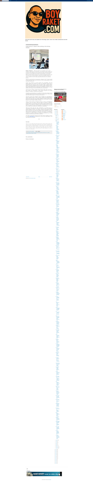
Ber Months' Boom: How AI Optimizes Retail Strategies (57, 410)
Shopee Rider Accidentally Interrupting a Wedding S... (57, 253)
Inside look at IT (45, 132)
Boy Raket (64, 110)
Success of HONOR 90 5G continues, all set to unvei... (57, 289)
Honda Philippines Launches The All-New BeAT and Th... (57, 142)
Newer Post (27, 176)
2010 (56, 463)
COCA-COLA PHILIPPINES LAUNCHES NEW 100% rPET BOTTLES (57, 378)
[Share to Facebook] (38, 131)
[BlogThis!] (36, 131)
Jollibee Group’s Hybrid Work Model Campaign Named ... (57, 127)
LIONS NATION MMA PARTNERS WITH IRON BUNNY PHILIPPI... (57, 233)
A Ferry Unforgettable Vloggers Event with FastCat (58, 309)
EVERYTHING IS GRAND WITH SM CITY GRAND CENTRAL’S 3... (57, 423)
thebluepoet (64, 119)
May (56, 443)
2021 (56, 450)
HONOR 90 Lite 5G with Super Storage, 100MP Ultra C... (58, 175)
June (56, 442)
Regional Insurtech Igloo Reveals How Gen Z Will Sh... (57, 341)
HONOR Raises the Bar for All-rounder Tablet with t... (57, 180)
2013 (56, 459)
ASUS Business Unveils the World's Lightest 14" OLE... (58, 336)
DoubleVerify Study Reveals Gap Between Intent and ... (57, 354)
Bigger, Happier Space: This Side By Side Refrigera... (58, 414)
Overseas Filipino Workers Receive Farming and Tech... (57, 192)
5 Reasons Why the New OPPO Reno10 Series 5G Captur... (57, 393)
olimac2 (64, 118)
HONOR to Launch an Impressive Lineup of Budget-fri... (57, 322)
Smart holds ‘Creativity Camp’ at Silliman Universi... (57, 123)
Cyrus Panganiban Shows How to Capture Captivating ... (57, 223)
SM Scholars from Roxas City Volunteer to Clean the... (57, 205)
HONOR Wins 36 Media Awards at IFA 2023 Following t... (57, 405)
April (56, 444)
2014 (56, 458)
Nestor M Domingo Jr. (64, 113)
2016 (56, 456)
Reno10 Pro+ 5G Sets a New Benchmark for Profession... (58, 247)
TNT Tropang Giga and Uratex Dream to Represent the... (57, 332)
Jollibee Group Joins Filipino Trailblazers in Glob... (58, 147)
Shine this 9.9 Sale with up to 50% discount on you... (57, 397)
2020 (56, 451)
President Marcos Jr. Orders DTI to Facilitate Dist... (57, 419)
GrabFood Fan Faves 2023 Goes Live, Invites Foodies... (58, 364)
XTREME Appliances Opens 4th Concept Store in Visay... (57, 214)
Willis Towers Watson (31, 133)
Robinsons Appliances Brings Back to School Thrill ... (57, 280)
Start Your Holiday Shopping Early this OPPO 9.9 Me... (57, 432)
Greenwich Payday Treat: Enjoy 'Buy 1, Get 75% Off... (57, 151)
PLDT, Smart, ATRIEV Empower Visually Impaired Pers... (57, 156)
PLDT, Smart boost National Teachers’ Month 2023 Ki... (57, 275)
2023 (56, 114)
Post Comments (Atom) (32, 178)
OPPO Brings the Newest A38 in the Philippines (57, 183)
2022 (56, 449)
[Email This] (35, 131)
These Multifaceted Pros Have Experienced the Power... (57, 304)
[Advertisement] (39, 168)
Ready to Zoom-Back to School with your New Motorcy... (57, 349)
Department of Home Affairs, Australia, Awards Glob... (57, 257)
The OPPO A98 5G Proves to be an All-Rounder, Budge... (57, 219)
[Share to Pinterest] (39, 131)
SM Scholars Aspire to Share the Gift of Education (57, 201)
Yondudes (35, 133)
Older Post (50, 176)
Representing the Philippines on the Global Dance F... (57, 388)
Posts (56, 105)
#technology (39, 132)
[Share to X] (37, 131)
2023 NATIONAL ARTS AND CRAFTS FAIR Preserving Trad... (57, 318)
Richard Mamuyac (64, 115)
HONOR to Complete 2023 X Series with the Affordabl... (57, 284)
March (57, 445)
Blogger (50, 479)
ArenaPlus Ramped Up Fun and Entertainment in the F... (58, 294)
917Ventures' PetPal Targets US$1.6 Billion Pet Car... (57, 369)
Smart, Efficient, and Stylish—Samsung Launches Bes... (58, 262)
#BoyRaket (29, 132)
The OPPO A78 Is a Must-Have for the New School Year (57, 437)
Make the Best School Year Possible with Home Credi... (57, 161)
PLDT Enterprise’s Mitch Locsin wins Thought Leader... (58, 383)
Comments (56, 106)
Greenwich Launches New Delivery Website (57, 228)
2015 (56, 457)
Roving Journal (64, 117)
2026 (56, 110)
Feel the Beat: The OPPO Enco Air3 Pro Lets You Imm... (57, 210)
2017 (56, 455)
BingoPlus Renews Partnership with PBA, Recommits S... (57, 133)
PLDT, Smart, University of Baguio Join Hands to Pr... (57, 428)
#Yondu (42, 132)
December (57, 115)
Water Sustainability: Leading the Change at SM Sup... (58, 197)
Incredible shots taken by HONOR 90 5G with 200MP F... (57, 345)
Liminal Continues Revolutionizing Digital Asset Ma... (57, 243)
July (56, 441)
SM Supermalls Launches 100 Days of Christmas (57, 313)
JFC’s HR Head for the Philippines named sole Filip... (58, 267)
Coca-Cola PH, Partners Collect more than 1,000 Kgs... (58, 188)
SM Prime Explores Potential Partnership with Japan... (57, 239)
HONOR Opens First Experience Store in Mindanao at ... (57, 373)
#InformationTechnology (33, 132)
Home (39, 176)
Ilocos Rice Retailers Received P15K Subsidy (57, 271)
